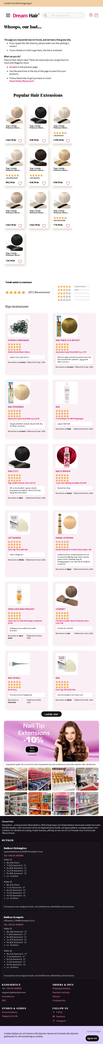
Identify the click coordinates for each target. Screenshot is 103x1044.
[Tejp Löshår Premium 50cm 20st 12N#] (14, 200)
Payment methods (61, 992)
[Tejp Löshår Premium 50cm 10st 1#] (38, 115)
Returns (56, 996)
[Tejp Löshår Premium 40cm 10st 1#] (14, 242)
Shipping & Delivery (61, 988)
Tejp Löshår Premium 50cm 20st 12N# (12, 212)
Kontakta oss (8, 996)
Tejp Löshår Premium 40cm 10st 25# (60, 212)
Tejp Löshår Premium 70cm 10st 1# (21, 483)
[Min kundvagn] (96, 15)
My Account (28, 81)
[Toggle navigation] (8, 15)
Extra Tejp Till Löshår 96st (18, 549)
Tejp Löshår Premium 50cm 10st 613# (60, 169)
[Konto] (91, 14)
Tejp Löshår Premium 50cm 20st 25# (36, 212)
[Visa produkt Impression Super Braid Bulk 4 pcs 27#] (67, 337)
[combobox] (63, 15)
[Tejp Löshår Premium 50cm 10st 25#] (14, 157)
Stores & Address (9, 1012)
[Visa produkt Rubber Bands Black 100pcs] (19, 337)
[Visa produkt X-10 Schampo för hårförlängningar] (67, 404)
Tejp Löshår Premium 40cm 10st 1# (12, 254)
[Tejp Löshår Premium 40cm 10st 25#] (62, 200)
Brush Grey (12, 690)
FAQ (4, 1000)
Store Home (15, 81)
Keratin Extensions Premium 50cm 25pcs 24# (73, 549)
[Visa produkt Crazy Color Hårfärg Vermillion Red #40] (67, 468)
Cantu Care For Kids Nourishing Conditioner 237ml (25, 622)
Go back (13, 67)
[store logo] (26, 15)
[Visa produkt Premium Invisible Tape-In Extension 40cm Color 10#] (67, 606)
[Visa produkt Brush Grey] (19, 675)
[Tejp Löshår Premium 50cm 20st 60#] (14, 115)
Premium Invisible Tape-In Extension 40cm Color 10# (72, 622)
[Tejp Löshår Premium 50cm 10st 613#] (62, 157)
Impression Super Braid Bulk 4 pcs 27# (71, 352)
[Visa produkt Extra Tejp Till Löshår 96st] (19, 535)
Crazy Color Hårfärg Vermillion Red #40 (71, 483)
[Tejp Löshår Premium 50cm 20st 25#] (38, 200)
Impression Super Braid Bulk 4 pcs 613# (23, 418)
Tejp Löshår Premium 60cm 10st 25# (60, 127)
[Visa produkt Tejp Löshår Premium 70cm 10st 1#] (19, 468)
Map (41, 851)
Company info (59, 1000)
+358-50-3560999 (15, 855)
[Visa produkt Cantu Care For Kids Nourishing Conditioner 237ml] (19, 606)
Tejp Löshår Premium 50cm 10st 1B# (36, 169)
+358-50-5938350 (15, 924)
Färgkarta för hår (10, 1016)
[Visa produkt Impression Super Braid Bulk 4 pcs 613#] (19, 404)
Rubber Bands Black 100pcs (19, 352)
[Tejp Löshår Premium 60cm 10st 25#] (62, 115)
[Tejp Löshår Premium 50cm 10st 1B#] (38, 157)
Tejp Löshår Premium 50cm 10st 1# (36, 127)
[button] (20, 141)
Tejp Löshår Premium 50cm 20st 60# (12, 127)
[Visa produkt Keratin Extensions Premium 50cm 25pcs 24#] (67, 535)
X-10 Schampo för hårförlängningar (69, 418)
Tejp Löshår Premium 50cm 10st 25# (12, 169)
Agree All (92, 1038)
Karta (32, 920)
